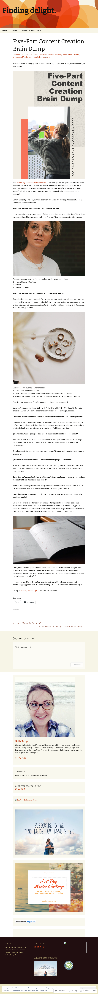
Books (14, 30)
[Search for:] (94, 30)
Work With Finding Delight (31, 30)
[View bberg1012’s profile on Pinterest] (24, 789)
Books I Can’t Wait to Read (27, 622)
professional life (19, 57)
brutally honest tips (29, 590)
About (4, 30)
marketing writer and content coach (31, 182)
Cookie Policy (44, 990)
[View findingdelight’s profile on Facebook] (16, 789)
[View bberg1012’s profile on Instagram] (22, 789)
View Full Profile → (22, 758)
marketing (58, 54)
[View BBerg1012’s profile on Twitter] (19, 789)
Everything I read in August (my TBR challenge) (62, 626)
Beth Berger (22, 741)
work (48, 57)
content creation (48, 54)
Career (35, 54)
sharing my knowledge (33, 57)
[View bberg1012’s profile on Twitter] (38, 947)
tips (43, 57)
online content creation (71, 54)
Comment (77, 665)
